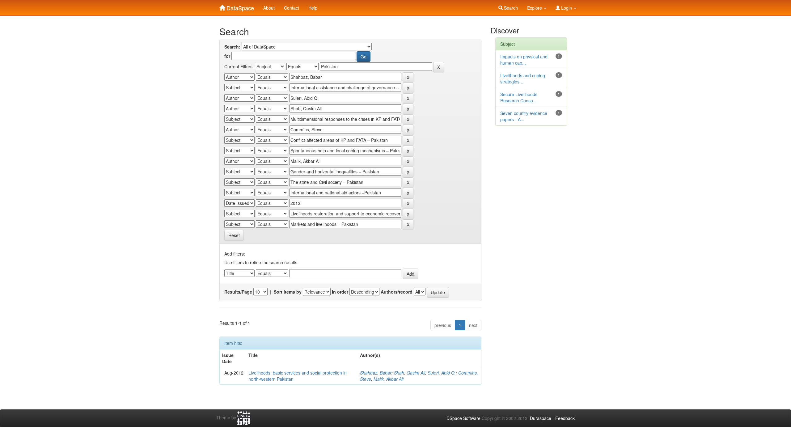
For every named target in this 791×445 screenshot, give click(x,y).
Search (510, 8)
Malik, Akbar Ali (389, 379)
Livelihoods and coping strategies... (522, 78)
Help (312, 8)
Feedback (565, 418)
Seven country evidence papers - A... (523, 116)
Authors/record (396, 292)
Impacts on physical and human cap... (524, 59)
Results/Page (238, 292)
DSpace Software (463, 418)
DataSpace (239, 6)
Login (566, 8)
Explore (535, 8)
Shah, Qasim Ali (409, 373)
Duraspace (540, 418)
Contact (291, 8)
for (227, 56)
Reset (234, 235)
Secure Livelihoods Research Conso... (518, 97)
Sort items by (288, 292)
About (269, 8)
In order (340, 292)
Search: (232, 47)
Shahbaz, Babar (375, 373)
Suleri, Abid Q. (442, 373)
